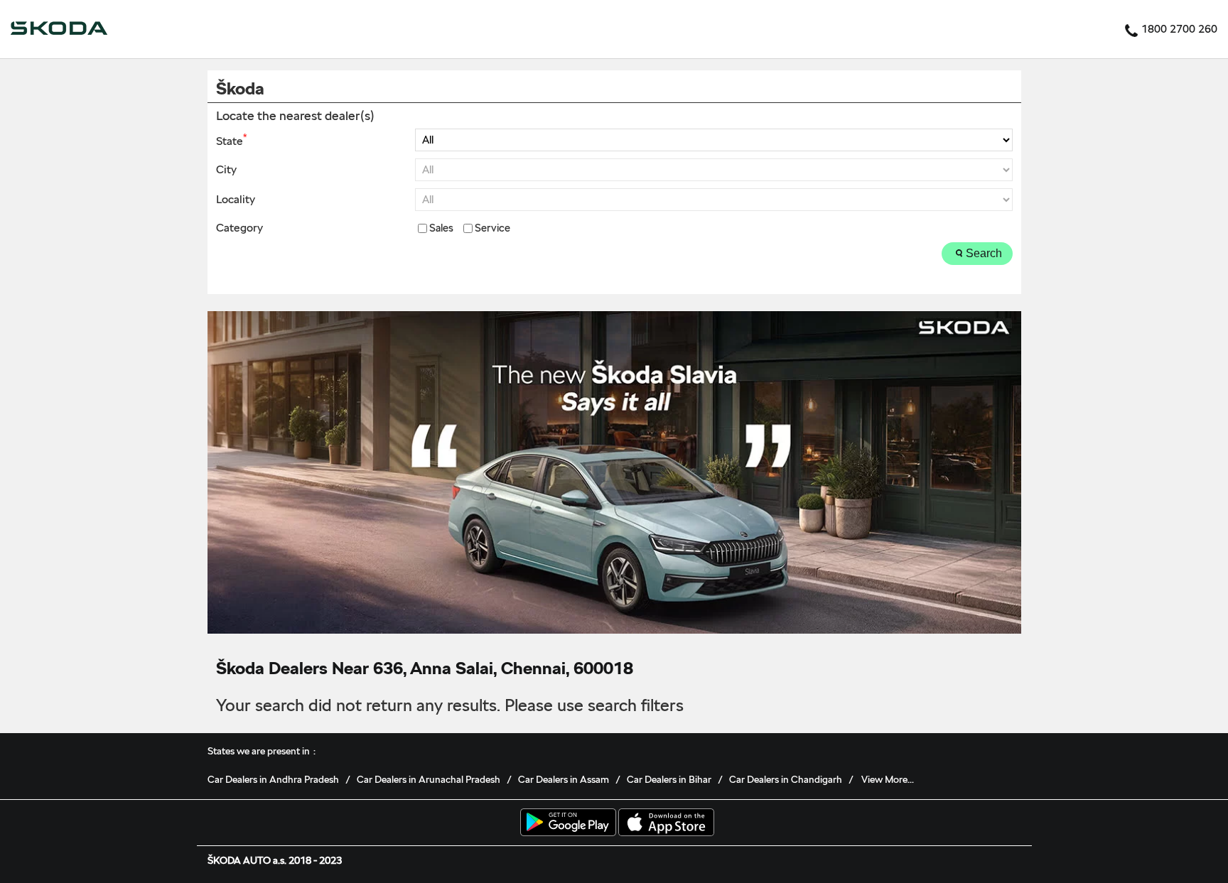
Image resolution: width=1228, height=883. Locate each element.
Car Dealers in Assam (563, 779)
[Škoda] (59, 29)
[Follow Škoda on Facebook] (934, 826)
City (226, 169)
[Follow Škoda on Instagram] (978, 826)
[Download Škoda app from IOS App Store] (666, 823)
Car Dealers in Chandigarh (785, 779)
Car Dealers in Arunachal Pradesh (428, 779)
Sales (441, 228)
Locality (235, 199)
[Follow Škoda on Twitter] (956, 826)
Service (492, 228)
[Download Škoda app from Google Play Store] (568, 823)
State (231, 140)
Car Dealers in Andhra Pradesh (273, 779)
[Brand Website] (1022, 826)
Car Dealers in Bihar (669, 779)
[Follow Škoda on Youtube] (1000, 826)
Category (239, 228)
